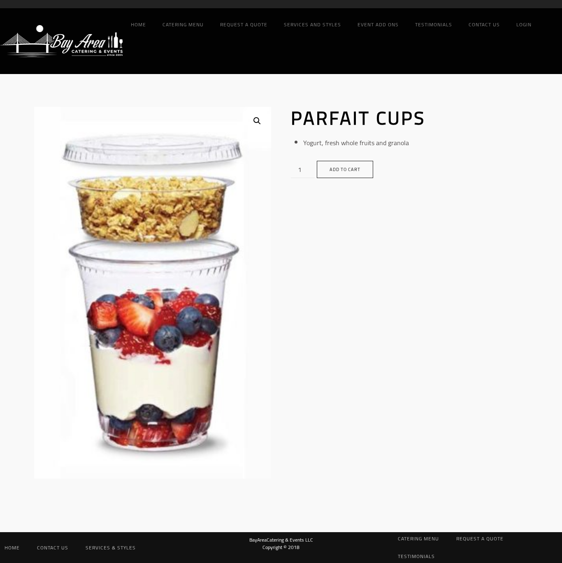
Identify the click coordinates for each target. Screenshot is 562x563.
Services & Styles (111, 547)
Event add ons (378, 24)
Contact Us (484, 24)
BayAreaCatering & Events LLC (281, 539)
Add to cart (345, 169)
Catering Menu (183, 24)
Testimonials (433, 24)
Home (138, 24)
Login (524, 24)
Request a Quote (243, 24)
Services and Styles (312, 24)
